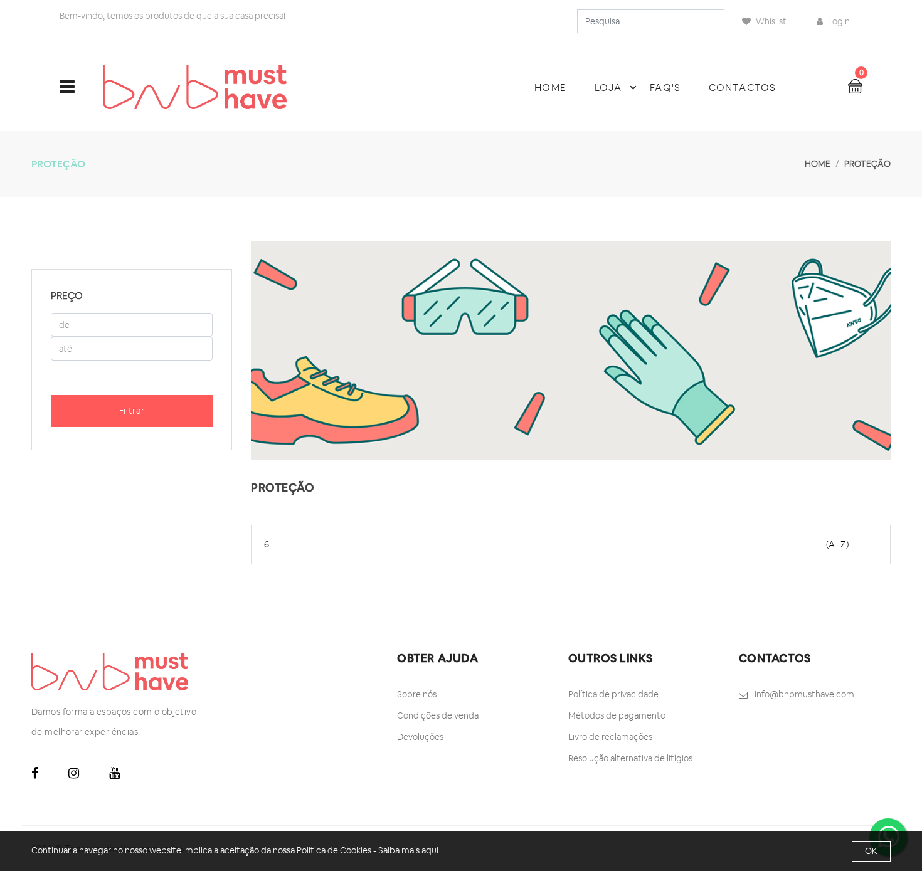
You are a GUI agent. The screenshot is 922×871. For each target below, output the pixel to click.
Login (838, 21)
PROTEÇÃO (867, 163)
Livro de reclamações (610, 736)
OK (871, 851)
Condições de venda (438, 715)
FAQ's (665, 87)
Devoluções (420, 736)
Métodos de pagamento (616, 715)
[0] (855, 85)
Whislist (770, 21)
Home (550, 87)
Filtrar (132, 410)
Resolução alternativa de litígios (630, 758)
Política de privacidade (613, 694)
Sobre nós (417, 694)
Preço (67, 295)
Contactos (742, 87)
